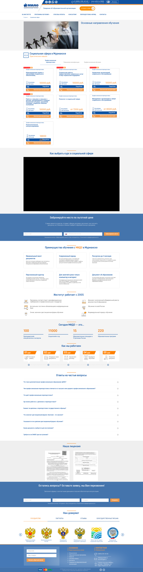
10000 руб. (45, 83)
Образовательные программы (77, 555)
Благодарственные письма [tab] (107, 518)
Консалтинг (73, 14)
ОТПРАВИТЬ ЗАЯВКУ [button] (86, 8)
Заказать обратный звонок (35, 560)
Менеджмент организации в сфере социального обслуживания (104, 99)
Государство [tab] (35, 518)
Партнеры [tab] (59, 518)
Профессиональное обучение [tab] (92, 62)
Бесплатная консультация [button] (74, 89)
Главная (26, 17)
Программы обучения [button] (42, 14)
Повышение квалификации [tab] (71, 62)
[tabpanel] (71, 107)
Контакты (103, 14)
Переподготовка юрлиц (88, 14)
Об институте (26, 14)
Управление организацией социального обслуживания (101, 73)
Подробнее (46, 86)
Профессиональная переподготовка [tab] (50, 61)
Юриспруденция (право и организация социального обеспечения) (35, 74)
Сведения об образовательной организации (59, 8)
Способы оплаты (59, 14)
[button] (61, 89)
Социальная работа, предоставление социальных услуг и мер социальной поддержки (71, 74)
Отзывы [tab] (83, 518)
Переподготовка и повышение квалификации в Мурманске (75, 570)
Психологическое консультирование (32, 125)
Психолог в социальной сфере (69, 99)
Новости (71, 557)
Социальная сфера (34, 17)
